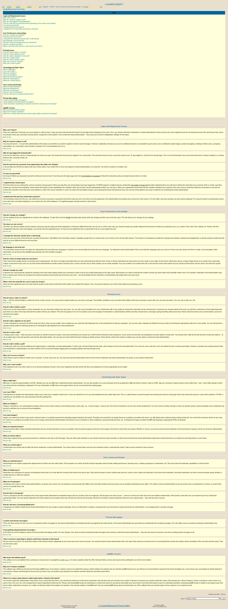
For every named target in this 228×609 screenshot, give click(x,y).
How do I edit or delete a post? (14, 54)
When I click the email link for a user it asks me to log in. (23, 46)
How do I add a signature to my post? (16, 56)
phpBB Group (64, 560)
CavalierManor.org (94, 6)
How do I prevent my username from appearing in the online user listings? (29, 23)
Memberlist (23, 6)
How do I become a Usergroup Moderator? (18, 94)
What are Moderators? (11, 88)
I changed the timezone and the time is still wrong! (21, 39)
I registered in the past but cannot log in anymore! (20, 29)
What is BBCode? (9, 69)
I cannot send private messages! (14, 100)
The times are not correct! (12, 37)
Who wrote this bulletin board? (14, 110)
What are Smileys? (10, 73)
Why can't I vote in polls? (12, 63)
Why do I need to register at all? (14, 20)
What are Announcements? (13, 77)
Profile (52, 7)
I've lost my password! (11, 25)
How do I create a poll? (11, 58)
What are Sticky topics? (11, 79)
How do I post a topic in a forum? (15, 52)
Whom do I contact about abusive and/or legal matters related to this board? (30, 114)
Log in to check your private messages (68, 7)
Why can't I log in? (9, 18)
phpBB (162, 605)
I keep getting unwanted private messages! (18, 102)
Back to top (7, 137)
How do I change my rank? (12, 44)
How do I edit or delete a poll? (14, 60)
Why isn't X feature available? (13, 112)
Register (45, 7)
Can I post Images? (10, 75)
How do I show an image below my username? (20, 42)
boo (74, 607)
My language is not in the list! (13, 41)
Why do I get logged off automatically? (16, 21)
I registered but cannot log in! (13, 27)
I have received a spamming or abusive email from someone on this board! (29, 104)
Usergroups (35, 6)
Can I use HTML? (9, 71)
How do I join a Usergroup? (13, 92)
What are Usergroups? (11, 90)
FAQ (5, 6)
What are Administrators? (12, 87)
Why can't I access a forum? (13, 61)
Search (13, 6)
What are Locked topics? (12, 80)
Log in (84, 7)
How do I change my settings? (14, 35)
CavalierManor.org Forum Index (14, 9)
